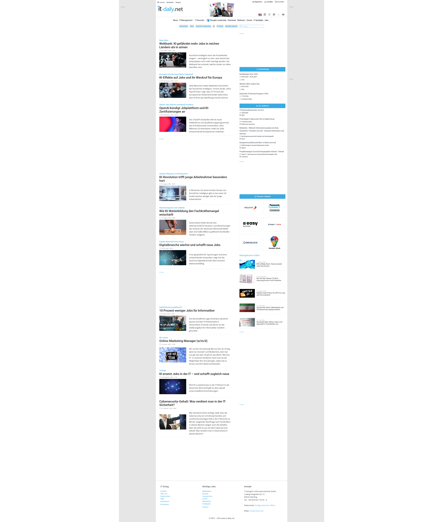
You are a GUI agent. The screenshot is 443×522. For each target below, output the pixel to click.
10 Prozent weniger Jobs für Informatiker (187, 310)
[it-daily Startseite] (174, 9)
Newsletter (206, 501)
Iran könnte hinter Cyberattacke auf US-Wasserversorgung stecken (270, 308)
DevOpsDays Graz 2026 (248, 74)
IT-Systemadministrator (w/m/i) (251, 110)
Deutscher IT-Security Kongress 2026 (253, 94)
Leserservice (207, 496)
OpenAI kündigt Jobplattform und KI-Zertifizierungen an (184, 109)
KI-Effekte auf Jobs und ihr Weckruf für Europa (190, 77)
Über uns (163, 494)
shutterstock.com (257, 511)
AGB (162, 499)
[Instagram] (269, 14)
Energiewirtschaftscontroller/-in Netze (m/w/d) (257, 143)
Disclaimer (164, 504)
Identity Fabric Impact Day (249, 84)
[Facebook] (274, 14)
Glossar (205, 494)
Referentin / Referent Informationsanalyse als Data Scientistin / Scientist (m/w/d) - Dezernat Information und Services (261, 131)
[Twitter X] (278, 14)
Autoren (205, 507)
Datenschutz (165, 496)
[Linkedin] (264, 14)
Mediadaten (206, 491)
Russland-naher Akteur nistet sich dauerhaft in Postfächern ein (269, 323)
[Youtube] (283, 14)
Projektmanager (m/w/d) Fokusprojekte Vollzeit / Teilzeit (261, 152)
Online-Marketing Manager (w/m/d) (183, 341)
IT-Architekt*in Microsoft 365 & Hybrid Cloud (256, 119)
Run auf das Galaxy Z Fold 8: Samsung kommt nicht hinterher (269, 279)
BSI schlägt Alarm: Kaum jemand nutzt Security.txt (269, 265)
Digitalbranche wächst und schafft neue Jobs (189, 245)
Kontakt (163, 491)
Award (204, 499)
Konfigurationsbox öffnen (265, 505)
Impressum (164, 501)
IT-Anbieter (206, 504)
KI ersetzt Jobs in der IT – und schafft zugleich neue (194, 374)
